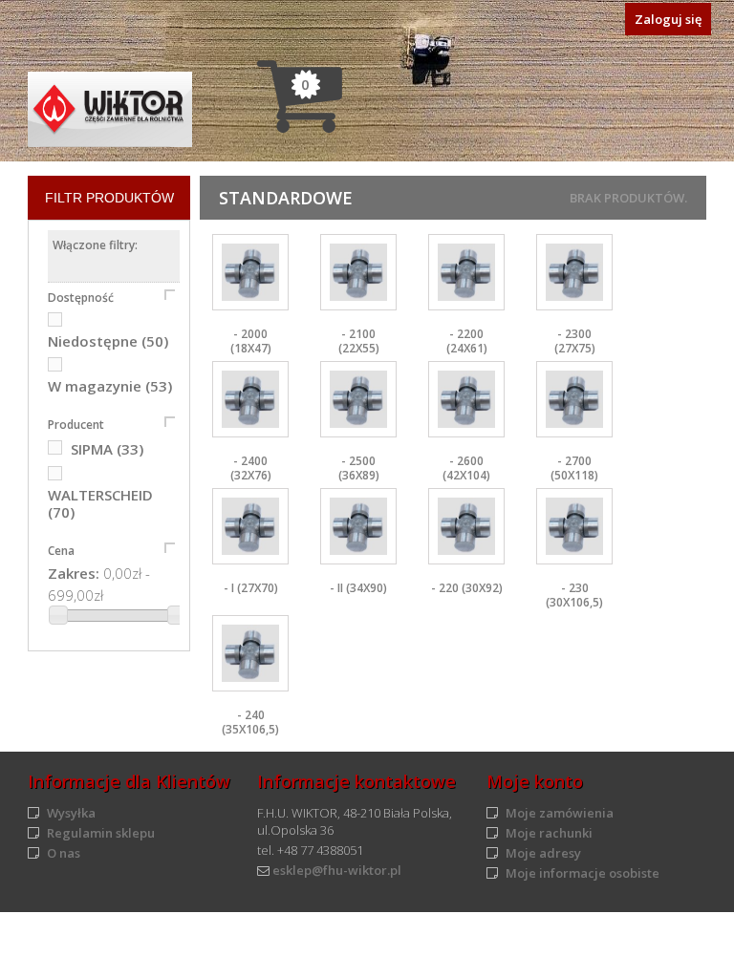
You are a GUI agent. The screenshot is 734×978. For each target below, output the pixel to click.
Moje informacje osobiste (582, 873)
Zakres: (73, 573)
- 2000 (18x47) (250, 341)
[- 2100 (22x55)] (358, 272)
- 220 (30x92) (467, 588)
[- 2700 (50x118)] (574, 399)
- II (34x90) (358, 588)
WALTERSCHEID (100, 503)
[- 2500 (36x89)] (358, 399)
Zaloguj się (668, 19)
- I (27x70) (251, 588)
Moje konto (534, 781)
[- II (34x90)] (358, 526)
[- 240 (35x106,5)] (250, 653)
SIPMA (107, 448)
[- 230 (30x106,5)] (574, 526)
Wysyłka (71, 812)
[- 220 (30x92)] (466, 526)
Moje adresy (543, 852)
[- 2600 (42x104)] (466, 399)
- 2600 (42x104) (466, 468)
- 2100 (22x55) (358, 341)
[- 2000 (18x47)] (250, 272)
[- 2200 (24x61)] (466, 272)
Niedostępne (108, 341)
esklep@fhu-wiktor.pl (336, 870)
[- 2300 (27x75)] (574, 272)
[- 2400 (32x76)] (250, 399)
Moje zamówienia (560, 812)
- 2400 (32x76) (250, 468)
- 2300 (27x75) (574, 341)
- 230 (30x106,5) (574, 595)
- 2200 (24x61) (466, 341)
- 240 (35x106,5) (250, 722)
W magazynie (110, 385)
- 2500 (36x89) (358, 468)
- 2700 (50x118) (574, 468)
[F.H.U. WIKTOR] (110, 109)
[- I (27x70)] (250, 526)
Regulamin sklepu (101, 832)
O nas (63, 852)
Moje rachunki (549, 832)
